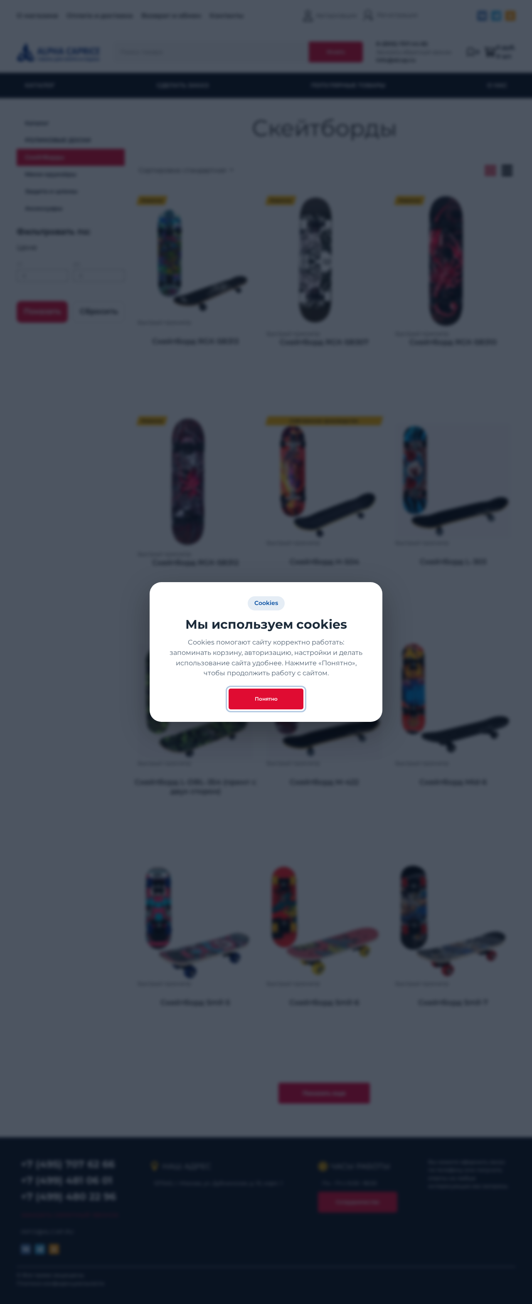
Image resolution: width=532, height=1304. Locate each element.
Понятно (266, 699)
